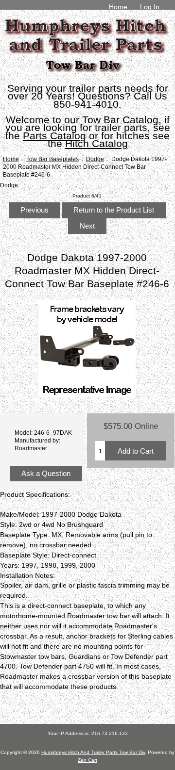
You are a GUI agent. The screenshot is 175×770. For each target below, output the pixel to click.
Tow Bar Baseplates (52, 159)
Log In (149, 7)
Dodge (95, 159)
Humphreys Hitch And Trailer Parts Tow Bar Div (93, 752)
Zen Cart (87, 760)
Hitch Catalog (96, 143)
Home (118, 7)
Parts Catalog (54, 135)
